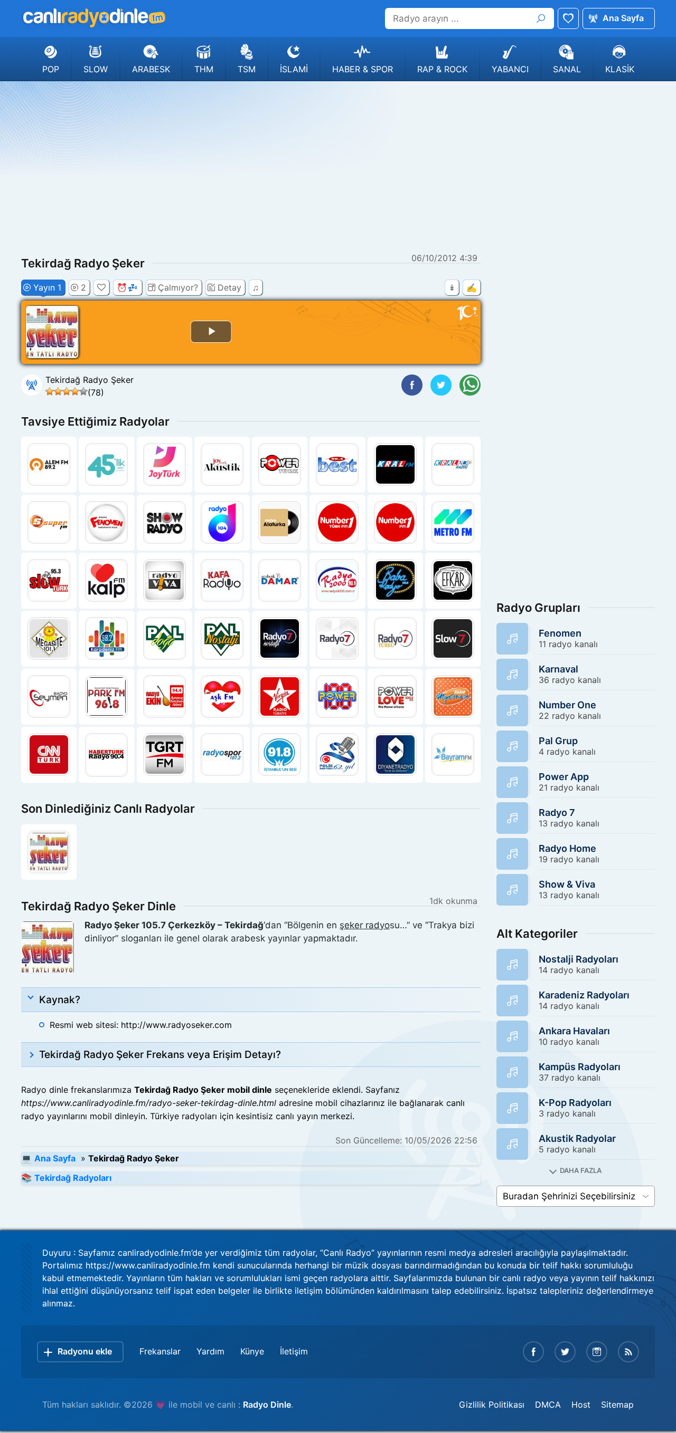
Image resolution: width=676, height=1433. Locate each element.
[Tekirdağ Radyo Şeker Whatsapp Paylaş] (470, 385)
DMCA (548, 1404)
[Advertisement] (338, 165)
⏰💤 (127, 287)
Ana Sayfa (623, 18)
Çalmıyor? (178, 287)
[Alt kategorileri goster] (575, 1170)
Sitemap (617, 1404)
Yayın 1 (47, 287)
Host (580, 1404)
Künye (252, 1351)
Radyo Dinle (267, 1404)
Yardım (210, 1351)
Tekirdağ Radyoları (72, 1177)
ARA (541, 18)
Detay (229, 287)
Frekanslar (160, 1351)
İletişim (294, 1351)
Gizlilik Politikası (491, 1404)
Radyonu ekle (85, 1351)
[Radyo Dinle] (93, 18)
